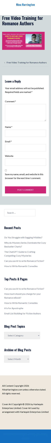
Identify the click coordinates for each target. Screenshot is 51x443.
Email (8, 141)
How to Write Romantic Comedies (21, 266)
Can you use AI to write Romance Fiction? (24, 260)
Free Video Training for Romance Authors (27, 62)
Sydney (25, 438)
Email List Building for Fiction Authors (22, 313)
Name (8, 127)
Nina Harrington (25, 4)
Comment (10, 101)
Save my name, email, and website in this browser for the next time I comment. (24, 176)
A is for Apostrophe (13, 308)
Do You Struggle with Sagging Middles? (23, 237)
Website (9, 156)
